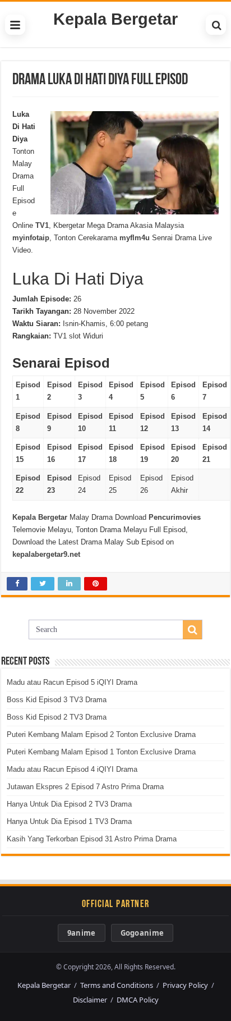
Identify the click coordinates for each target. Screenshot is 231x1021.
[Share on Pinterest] (95, 583)
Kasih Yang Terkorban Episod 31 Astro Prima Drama (92, 839)
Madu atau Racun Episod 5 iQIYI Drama (72, 682)
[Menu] (15, 25)
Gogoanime (142, 933)
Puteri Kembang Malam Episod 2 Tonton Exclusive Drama (101, 734)
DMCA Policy (138, 1000)
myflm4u (134, 237)
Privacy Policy (185, 985)
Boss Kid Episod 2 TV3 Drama (57, 717)
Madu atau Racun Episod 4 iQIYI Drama (72, 769)
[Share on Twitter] (42, 583)
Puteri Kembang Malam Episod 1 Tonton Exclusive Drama (101, 752)
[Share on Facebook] (17, 583)
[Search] (216, 25)
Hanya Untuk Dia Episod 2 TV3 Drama (69, 804)
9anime (81, 933)
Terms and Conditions (116, 985)
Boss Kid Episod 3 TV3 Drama (57, 699)
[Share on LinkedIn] (69, 583)
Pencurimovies (175, 517)
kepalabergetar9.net (46, 554)
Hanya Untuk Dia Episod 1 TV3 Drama (69, 821)
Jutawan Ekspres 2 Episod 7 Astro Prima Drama (85, 786)
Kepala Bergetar (115, 19)
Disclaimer (90, 1000)
